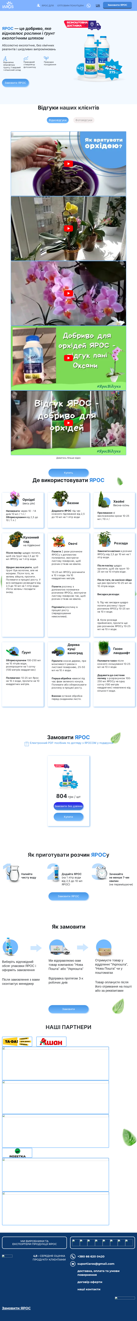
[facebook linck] (114, 1243)
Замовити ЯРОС (117, 5)
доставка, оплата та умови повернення (98, 1273)
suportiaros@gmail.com (95, 1264)
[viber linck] (76, 1243)
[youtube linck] (91, 1243)
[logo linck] (102, 1304)
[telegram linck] (83, 1243)
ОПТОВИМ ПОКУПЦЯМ (70, 5)
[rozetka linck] (121, 1243)
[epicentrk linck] (129, 1243)
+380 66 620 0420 (90, 1256)
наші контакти (88, 1289)
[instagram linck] (106, 1243)
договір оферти (89, 1282)
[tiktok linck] (99, 1243)
